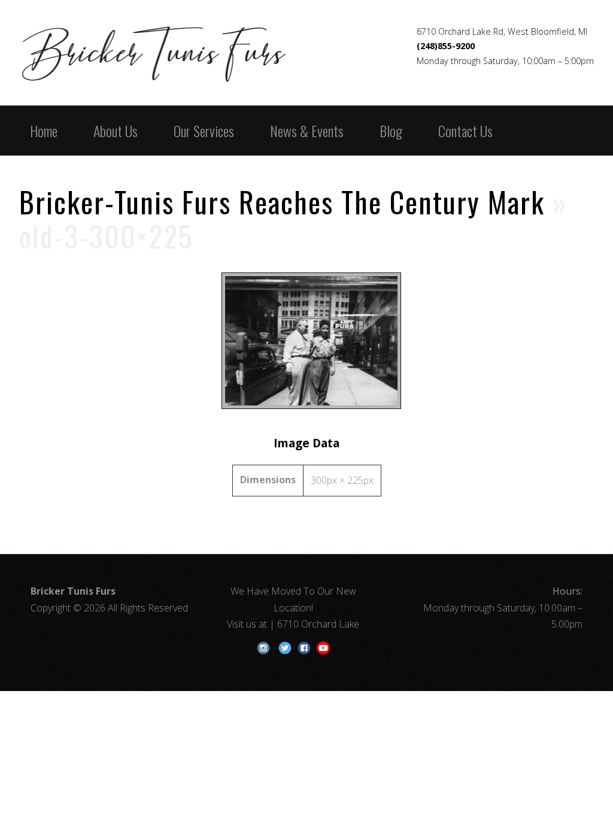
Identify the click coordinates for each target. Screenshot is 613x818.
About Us (115, 130)
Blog (391, 130)
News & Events (307, 130)
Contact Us (465, 130)
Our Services (204, 130)
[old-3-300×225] (307, 408)
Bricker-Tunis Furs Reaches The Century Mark (282, 201)
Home (43, 130)
